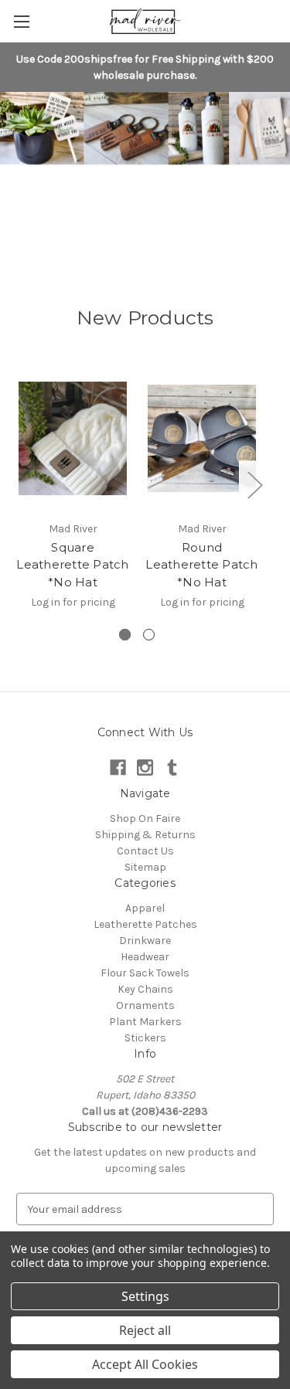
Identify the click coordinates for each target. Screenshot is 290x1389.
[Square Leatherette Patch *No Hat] (73, 438)
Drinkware (145, 940)
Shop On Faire (145, 818)
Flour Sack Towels (145, 973)
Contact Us (145, 851)
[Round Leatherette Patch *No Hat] (202, 438)
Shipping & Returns (145, 834)
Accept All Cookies (145, 1364)
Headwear (145, 956)
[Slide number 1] (145, 173)
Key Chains (145, 989)
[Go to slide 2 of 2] (149, 634)
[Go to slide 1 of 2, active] (125, 634)
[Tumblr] (172, 767)
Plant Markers (145, 1021)
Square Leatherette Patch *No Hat (72, 564)
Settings (145, 1296)
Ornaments (145, 1005)
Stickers (145, 1037)
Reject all (145, 1330)
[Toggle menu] (21, 21)
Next (254, 484)
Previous (20, 484)
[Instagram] (145, 767)
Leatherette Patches (145, 924)
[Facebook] (118, 767)
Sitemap (145, 867)
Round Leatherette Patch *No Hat (201, 564)
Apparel (145, 908)
